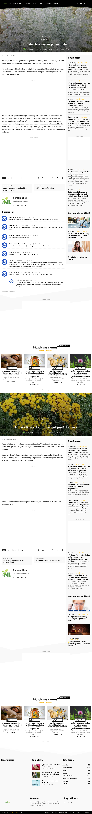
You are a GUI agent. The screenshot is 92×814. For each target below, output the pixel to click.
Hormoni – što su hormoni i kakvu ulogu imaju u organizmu (79, 103)
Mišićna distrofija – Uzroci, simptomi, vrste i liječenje (50, 773)
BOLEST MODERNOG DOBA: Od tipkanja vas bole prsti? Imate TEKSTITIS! (79, 235)
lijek (9, 178)
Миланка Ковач (14, 235)
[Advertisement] (33, 97)
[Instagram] (81, 4)
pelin (24, 178)
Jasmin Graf (13, 225)
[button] (88, 3)
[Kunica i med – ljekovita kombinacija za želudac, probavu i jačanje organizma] (34, 361)
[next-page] (48, 389)
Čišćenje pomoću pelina (45, 188)
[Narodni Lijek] (25, 49)
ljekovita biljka (16, 178)
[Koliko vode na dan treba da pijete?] (36, 783)
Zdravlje (70, 99)
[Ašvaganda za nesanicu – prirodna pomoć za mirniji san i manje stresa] (11, 361)
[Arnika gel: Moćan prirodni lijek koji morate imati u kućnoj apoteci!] (57, 361)
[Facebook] (78, 4)
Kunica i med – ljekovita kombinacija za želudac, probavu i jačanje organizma (34, 374)
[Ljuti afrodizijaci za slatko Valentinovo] (36, 767)
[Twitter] (84, 4)
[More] (62, 177)
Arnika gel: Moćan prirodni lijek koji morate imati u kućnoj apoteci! (57, 373)
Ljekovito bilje (46, 36)
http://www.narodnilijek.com (21, 201)
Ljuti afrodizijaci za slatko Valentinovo (51, 765)
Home (3, 56)
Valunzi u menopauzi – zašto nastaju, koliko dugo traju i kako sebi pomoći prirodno (79, 121)
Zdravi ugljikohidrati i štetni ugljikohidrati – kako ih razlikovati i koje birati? (79, 85)
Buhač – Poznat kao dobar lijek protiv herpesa (15, 189)
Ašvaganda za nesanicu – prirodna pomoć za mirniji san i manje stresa (78, 67)
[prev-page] (43, 389)
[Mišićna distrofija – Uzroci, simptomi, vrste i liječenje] (36, 775)
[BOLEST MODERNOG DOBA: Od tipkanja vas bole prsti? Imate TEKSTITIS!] (79, 222)
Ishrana (70, 81)
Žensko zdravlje (73, 117)
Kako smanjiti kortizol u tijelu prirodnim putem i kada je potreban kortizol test (78, 195)
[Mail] (22, 205)
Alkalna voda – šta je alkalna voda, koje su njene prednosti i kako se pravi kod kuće (79, 175)
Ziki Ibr (11, 260)
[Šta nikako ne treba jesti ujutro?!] (79, 246)
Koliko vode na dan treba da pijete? (50, 781)
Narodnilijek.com (15, 812)
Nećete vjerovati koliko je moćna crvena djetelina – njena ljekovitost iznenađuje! (80, 374)
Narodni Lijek (33, 49)
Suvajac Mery (13, 217)
